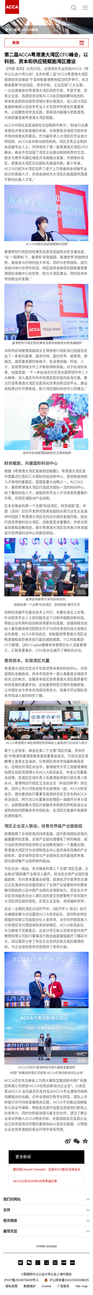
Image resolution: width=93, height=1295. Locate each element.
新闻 (17, 30)
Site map (81, 1286)
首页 (8, 30)
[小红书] (63, 1262)
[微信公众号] (29, 1262)
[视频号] (55, 1262)
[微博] (20, 1262)
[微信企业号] (46, 1262)
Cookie (46, 1286)
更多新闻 (23, 1157)
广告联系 (63, 1286)
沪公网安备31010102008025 (68, 1280)
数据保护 (30, 1286)
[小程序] (37, 1262)
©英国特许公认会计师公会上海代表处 (46, 1274)
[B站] (72, 1262)
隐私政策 (11, 1286)
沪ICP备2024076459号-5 (21, 1280)
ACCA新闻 (30, 30)
